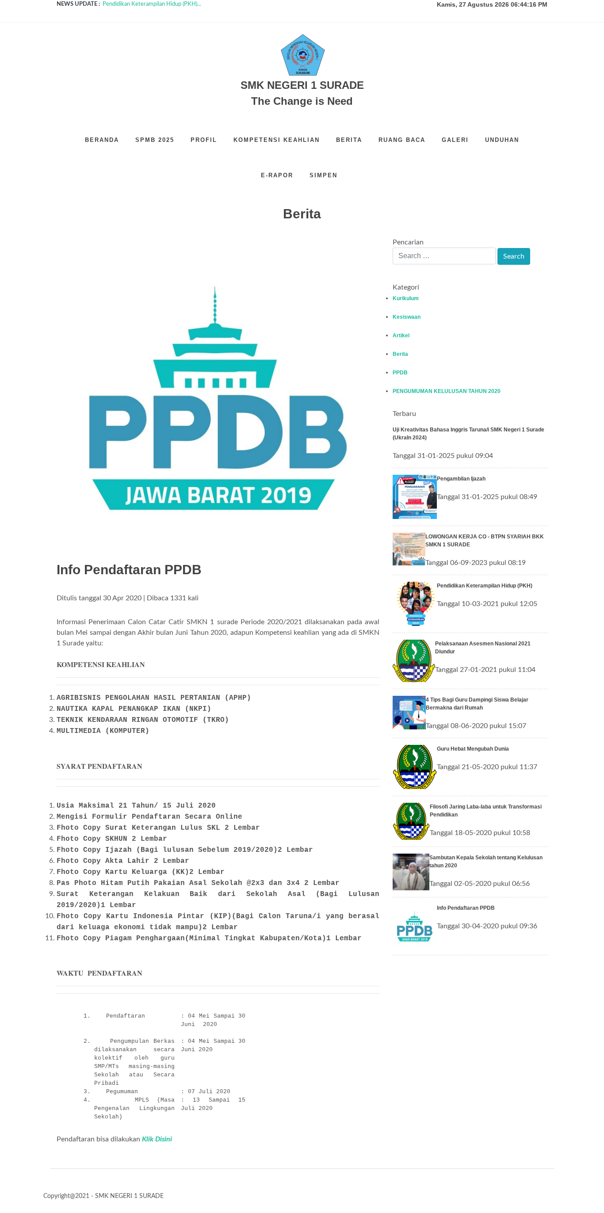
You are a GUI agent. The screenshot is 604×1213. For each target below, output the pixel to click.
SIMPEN (323, 175)
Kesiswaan (407, 317)
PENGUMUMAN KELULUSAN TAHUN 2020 (447, 391)
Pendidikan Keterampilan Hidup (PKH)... (152, 4)
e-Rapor (277, 175)
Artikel (401, 335)
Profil (204, 140)
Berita (349, 140)
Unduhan (502, 140)
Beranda (102, 140)
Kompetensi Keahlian (276, 140)
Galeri (455, 140)
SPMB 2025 (154, 140)
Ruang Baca (401, 140)
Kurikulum (406, 298)
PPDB (400, 373)
